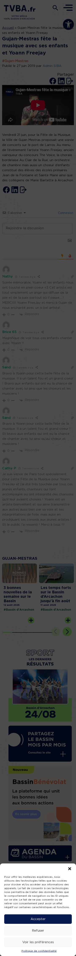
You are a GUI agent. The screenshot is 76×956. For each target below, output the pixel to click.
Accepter (38, 919)
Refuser (38, 930)
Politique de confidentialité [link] (39, 951)
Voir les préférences (38, 942)
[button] (70, 869)
